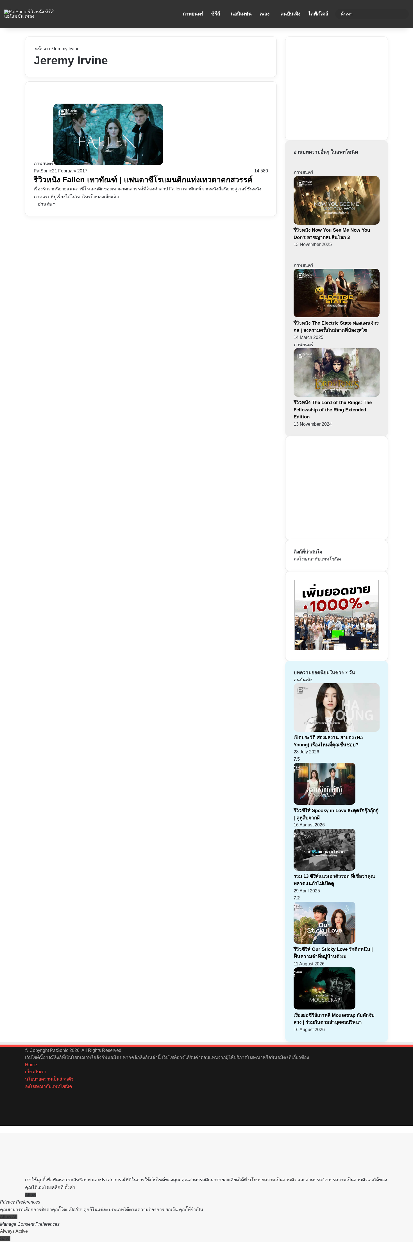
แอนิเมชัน (241, 14)
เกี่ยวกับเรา (35, 1071)
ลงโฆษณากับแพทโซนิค (317, 559)
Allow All (8, 1216)
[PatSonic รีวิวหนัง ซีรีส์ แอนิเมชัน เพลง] (34, 14)
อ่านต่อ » (47, 204)
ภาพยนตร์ (193, 14)
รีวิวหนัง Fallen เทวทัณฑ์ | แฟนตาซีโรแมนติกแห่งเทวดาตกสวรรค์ (143, 180)
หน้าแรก (43, 48)
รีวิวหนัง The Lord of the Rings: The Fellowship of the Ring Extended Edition (333, 410)
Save (5, 1238)
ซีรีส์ (215, 14)
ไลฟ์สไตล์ (318, 14)
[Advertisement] (336, 87)
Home (31, 1064)
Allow (30, 1195)
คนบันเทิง (290, 14)
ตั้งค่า (70, 1187)
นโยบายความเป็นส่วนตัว (49, 1079)
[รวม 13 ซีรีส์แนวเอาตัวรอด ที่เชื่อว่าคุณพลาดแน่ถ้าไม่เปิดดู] (324, 869)
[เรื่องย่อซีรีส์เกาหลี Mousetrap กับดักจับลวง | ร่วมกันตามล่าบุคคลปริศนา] (324, 1008)
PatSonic (43, 170)
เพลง (264, 14)
